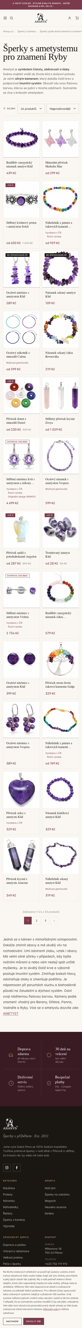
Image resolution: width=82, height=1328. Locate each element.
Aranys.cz (8, 31)
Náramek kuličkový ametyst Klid (57, 815)
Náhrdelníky (10, 1207)
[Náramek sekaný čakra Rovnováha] (60, 329)
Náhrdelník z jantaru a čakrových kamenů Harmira (58, 745)
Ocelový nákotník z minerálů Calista (18, 354)
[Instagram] (7, 1168)
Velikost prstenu (13, 1257)
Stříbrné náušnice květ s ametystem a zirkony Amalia (20, 481)
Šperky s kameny (27, 31)
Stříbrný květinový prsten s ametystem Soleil (21, 224)
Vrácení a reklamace (16, 1251)
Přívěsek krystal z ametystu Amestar (17, 881)
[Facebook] (17, 1168)
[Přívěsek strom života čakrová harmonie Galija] (60, 659)
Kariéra (49, 1213)
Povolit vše (33, 1321)
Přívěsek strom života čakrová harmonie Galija (60, 684)
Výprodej (8, 1226)
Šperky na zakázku (57, 1194)
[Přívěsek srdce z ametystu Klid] (21, 789)
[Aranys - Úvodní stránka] (41, 18)
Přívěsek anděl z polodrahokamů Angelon (21, 554)
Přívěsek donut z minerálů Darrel (16, 420)
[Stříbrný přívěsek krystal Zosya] (60, 395)
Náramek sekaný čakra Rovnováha (59, 354)
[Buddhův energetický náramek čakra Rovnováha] (60, 589)
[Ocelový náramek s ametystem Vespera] (60, 455)
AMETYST (10, 1013)
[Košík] (77, 18)
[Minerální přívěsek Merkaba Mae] (60, 139)
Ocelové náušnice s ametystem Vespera (18, 745)
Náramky (9, 1200)
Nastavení (12, 1321)
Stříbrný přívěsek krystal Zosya (60, 420)
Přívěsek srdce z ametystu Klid (16, 815)
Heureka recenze (55, 1207)
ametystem (35, 92)
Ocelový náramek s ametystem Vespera (57, 481)
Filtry (11, 108)
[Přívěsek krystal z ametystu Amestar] (21, 855)
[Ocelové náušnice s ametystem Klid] (21, 659)
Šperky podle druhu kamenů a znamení (60, 31)
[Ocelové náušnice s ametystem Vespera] (21, 719)
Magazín (50, 1200)
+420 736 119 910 (56, 1263)
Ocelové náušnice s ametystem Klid (17, 294)
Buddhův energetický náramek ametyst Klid (19, 164)
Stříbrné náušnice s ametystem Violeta (17, 615)
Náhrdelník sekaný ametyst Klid (56, 881)
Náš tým (50, 1188)
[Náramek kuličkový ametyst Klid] (60, 789)
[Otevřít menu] (5, 18)
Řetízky (7, 1213)
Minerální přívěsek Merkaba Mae (56, 164)
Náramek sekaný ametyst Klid (60, 294)
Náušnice (9, 1188)
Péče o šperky (12, 1263)
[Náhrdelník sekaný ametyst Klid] (60, 855)
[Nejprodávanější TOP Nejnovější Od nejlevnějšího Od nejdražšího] (63, 109)
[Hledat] (11, 18)
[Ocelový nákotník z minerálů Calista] (21, 329)
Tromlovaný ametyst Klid (57, 554)
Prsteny (8, 1194)
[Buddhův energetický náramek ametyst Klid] (21, 139)
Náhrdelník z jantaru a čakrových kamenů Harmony (58, 224)
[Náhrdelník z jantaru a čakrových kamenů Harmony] (60, 199)
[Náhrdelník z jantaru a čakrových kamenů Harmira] (60, 719)
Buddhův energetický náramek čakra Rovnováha (58, 615)
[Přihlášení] (69, 18)
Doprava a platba (14, 1244)
